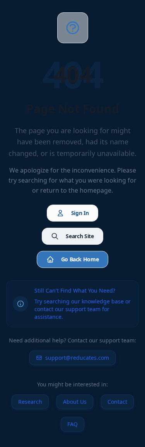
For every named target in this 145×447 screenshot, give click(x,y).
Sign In (80, 213)
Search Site (80, 236)
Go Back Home (80, 259)
